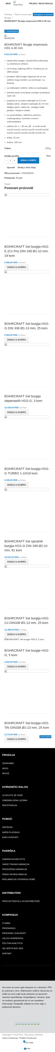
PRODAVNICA (8, 928)
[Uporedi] (8, 240)
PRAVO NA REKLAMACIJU (14, 874)
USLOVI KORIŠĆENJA (12, 938)
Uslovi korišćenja (10, 1038)
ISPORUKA (7, 827)
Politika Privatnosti (28, 1038)
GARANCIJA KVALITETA (13, 859)
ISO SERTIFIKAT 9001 (12, 948)
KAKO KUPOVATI (10, 837)
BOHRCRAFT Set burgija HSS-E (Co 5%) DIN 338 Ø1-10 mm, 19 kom (26, 251)
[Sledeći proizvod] (11, 24)
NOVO (5, 768)
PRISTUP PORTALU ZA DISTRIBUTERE (21, 901)
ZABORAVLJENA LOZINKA (14, 800)
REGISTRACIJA (9, 805)
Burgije (7, 18)
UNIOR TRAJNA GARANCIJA (15, 864)
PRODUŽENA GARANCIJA (14, 869)
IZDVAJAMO (8, 763)
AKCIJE (5, 773)
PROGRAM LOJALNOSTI (14, 933)
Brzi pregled (16, 240)
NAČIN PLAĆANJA (11, 832)
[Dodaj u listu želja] (24, 240)
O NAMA (6, 923)
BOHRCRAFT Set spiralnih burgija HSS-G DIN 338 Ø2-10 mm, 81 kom (25, 546)
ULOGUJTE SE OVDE (12, 795)
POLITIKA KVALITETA (12, 943)
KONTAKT (7, 953)
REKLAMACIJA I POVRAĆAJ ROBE (18, 879)
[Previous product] (5, 24)
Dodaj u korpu (28, 160)
